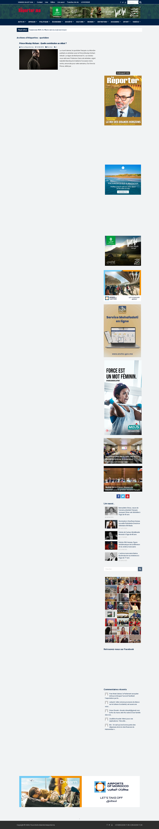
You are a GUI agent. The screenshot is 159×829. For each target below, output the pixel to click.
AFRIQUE (31, 22)
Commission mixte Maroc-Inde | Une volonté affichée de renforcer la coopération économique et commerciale (122, 459)
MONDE (90, 22)
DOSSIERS (115, 22)
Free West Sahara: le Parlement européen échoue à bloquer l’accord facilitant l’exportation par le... (122, 696)
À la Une (49, 47)
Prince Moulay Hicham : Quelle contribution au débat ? (43, 43)
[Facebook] (120, 2)
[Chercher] (140, 2)
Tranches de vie (73, 2)
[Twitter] (123, 2)
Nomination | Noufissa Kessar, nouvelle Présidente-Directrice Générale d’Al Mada (129, 523)
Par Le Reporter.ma (27, 47)
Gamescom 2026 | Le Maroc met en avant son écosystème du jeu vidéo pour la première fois (61, 30)
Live (46, 2)
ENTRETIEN (102, 22)
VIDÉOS (136, 22)
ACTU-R (21, 22)
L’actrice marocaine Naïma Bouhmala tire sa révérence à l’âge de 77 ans (129, 555)
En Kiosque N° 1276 (123, 73)
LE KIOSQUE (85, 2)
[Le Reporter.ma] (30, 9)
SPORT (126, 22)
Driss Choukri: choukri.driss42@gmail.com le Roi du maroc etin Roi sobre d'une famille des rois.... (122, 712)
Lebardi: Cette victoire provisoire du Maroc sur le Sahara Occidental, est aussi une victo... (122, 704)
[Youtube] (125, 2)
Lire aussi (61, 2)
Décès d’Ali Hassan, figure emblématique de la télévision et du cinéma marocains (129, 544)
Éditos (53, 2)
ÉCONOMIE (56, 22)
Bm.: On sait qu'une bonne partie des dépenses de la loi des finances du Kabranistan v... (120, 727)
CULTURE (79, 22)
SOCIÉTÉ (68, 22)
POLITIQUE (43, 22)
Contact (39, 2)
